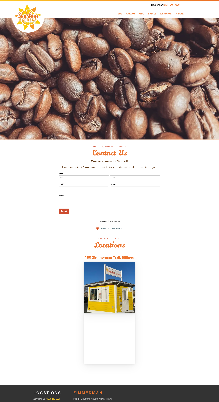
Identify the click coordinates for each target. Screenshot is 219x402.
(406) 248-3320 (53, 399)
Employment (166, 14)
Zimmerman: (165, 5)
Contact (180, 14)
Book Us (152, 14)
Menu (141, 14)
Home (119, 14)
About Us (130, 14)
